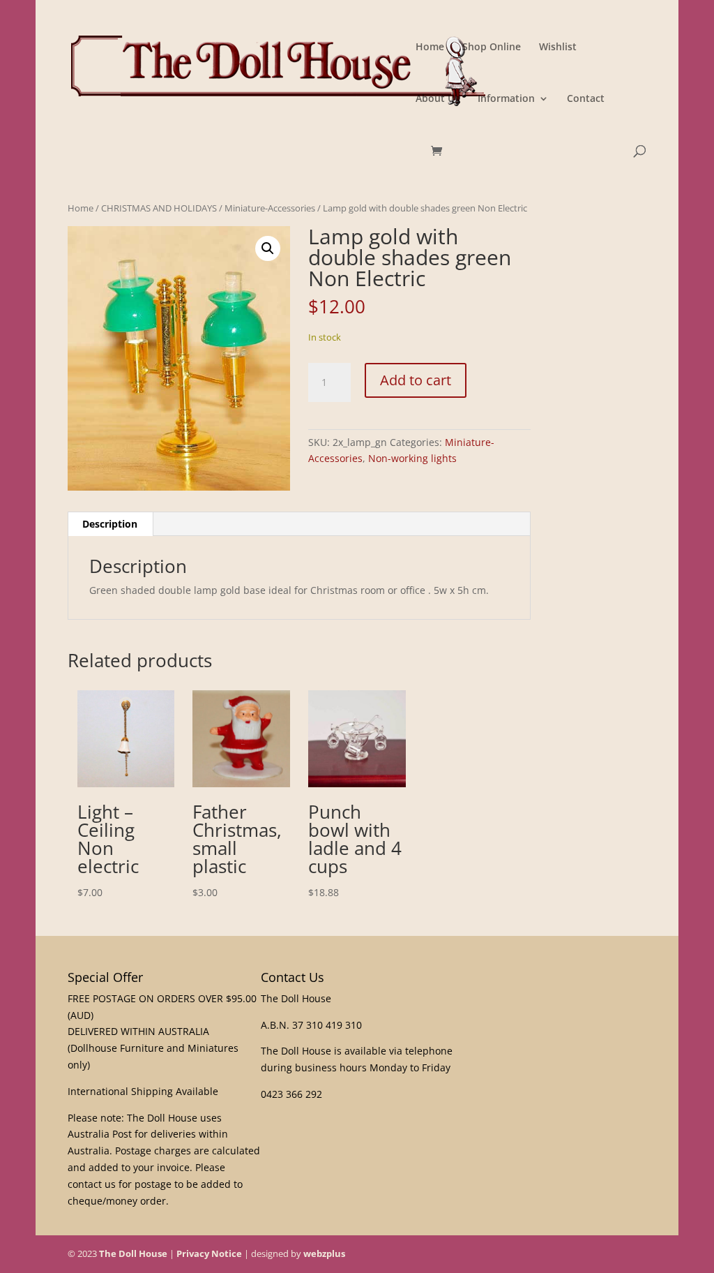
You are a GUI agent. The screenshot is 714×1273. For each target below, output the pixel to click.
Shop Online (491, 47)
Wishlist (558, 47)
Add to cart (415, 380)
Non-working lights (412, 458)
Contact (586, 99)
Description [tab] (109, 523)
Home (430, 47)
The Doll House (133, 1253)
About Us (437, 99)
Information (506, 99)
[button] (267, 248)
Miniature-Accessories (270, 208)
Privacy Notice (209, 1253)
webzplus (324, 1253)
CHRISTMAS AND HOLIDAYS (159, 208)
